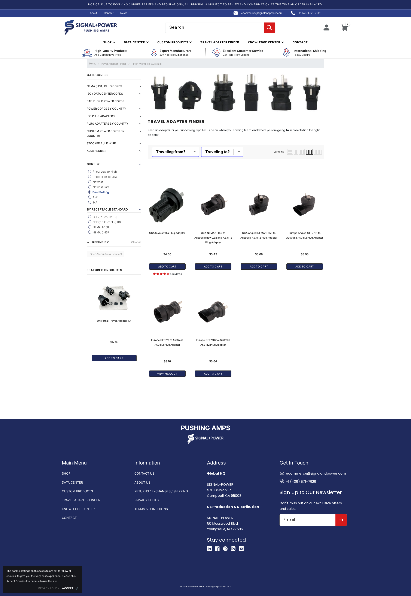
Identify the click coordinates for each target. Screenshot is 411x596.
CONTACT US (144, 473)
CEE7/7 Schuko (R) (104, 217)
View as (279, 152)
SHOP (66, 473)
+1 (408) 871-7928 (301, 481)
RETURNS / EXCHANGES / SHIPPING (161, 491)
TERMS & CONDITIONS (151, 509)
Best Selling (100, 192)
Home (92, 63)
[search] (269, 27)
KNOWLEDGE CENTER (78, 509)
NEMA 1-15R (100, 227)
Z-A (94, 202)
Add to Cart (114, 358)
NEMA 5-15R (100, 232)
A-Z (95, 197)
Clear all (136, 242)
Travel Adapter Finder (113, 63)
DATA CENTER (72, 482)
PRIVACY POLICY (146, 500)
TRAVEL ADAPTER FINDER (81, 500)
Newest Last (100, 187)
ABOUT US (142, 482)
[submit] (341, 520)
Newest (97, 182)
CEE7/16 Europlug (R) (106, 222)
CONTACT (69, 518)
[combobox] (220, 27)
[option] (113, 318)
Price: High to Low (104, 176)
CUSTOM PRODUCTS (77, 491)
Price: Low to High (104, 171)
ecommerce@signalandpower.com (316, 473)
